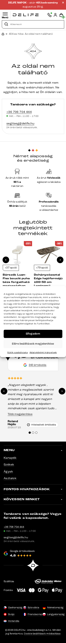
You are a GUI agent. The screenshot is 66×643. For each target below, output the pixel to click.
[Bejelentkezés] (55, 15)
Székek (9, 464)
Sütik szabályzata (17, 352)
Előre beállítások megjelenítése (33, 344)
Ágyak (8, 471)
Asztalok (10, 478)
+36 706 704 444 (19, 112)
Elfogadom (33, 333)
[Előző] (6, 260)
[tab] (30, 433)
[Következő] (60, 260)
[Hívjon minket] (49, 15)
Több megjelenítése (20, 414)
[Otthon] (25, 15)
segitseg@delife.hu (20, 123)
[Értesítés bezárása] (63, 2)
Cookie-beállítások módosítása (42, 633)
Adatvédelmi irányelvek (43, 352)
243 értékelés (38, 365)
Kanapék (10, 457)
